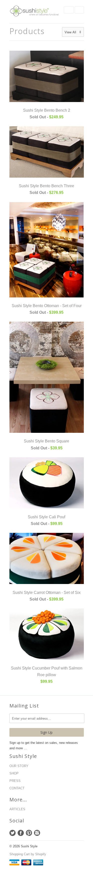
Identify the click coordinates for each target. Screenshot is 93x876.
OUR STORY (19, 766)
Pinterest (29, 833)
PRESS (15, 781)
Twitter (12, 833)
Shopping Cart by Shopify (27, 854)
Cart (79, 10)
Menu (69, 10)
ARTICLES (17, 809)
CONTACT (17, 788)
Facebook (21, 833)
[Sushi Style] (34, 12)
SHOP (14, 773)
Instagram (37, 833)
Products (26, 31)
